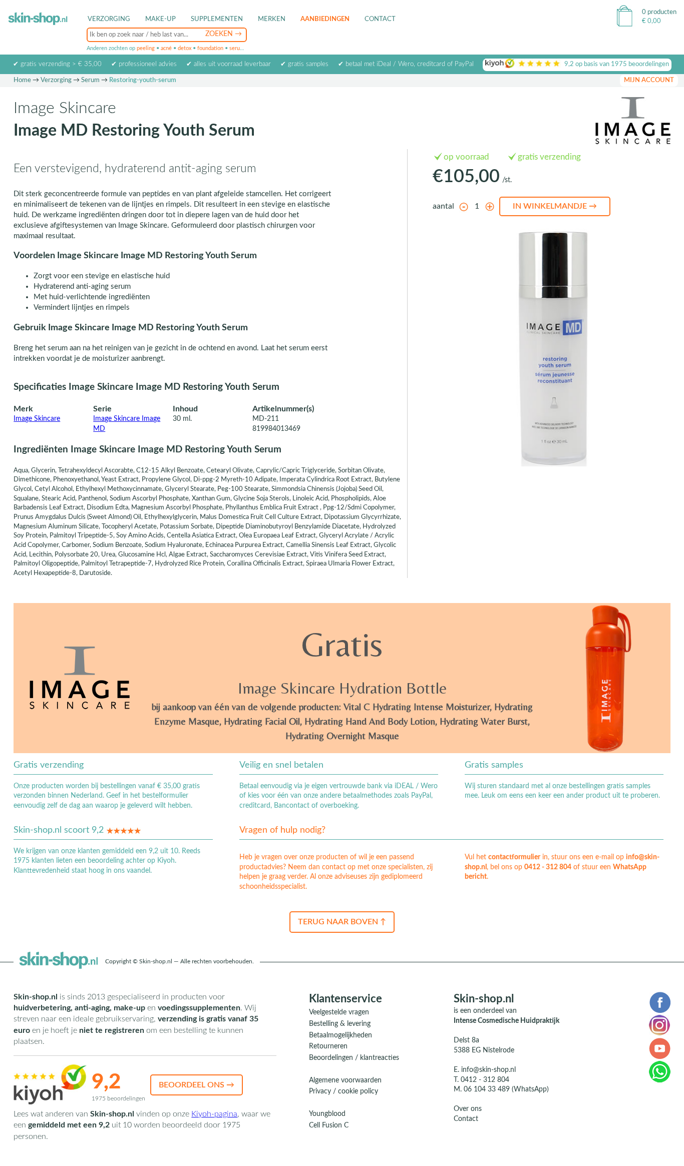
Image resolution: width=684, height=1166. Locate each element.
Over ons (468, 1108)
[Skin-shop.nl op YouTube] (659, 1047)
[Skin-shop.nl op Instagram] (659, 1024)
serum (236, 48)
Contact (380, 19)
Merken (271, 19)
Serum (90, 80)
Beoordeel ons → (196, 1085)
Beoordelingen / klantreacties (354, 1057)
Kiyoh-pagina (214, 1114)
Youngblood (327, 1113)
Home (22, 80)
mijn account (649, 80)
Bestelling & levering (340, 1023)
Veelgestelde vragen (339, 1012)
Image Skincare (37, 418)
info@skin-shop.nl (488, 1069)
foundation (210, 48)
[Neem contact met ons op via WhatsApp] (659, 1071)
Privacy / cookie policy (343, 1091)
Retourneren (328, 1046)
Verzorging (56, 80)
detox (184, 48)
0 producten (659, 12)
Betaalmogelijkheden (340, 1035)
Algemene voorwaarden (345, 1080)
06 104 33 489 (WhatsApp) (506, 1089)
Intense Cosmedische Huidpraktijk (506, 1020)
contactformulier (514, 857)
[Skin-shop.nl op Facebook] (659, 1001)
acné (166, 48)
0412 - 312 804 (547, 867)
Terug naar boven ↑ (342, 922)
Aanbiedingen (325, 19)
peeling (146, 48)
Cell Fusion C (329, 1125)
